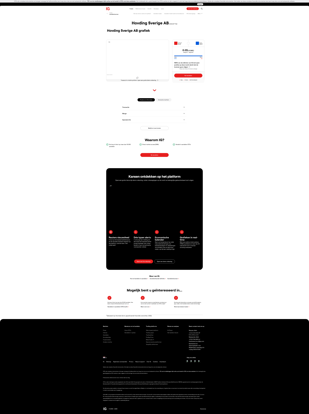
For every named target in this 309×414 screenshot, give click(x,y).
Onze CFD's (127, 330)
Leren (162, 8)
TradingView (149, 335)
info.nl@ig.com (193, 334)
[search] (202, 8)
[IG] (108, 8)
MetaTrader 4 (150, 339)
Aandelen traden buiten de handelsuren (174, 13)
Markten (105, 326)
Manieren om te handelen (132, 326)
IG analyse (156, 8)
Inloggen (200, 4)
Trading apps (150, 332)
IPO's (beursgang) (191, 13)
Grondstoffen (107, 337)
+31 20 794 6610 (194, 332)
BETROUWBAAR (193, 80)
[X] (191, 361)
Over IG (149, 8)
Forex (104, 330)
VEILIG (186, 80)
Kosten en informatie (146, 100)
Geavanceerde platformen (154, 342)
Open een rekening (192, 8)
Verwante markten (163, 100)
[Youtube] (195, 361)
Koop (201, 42)
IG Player (170, 330)
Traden (131, 8)
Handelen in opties (129, 332)
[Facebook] (188, 361)
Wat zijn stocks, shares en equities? (142, 13)
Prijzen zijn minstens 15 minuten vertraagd (188, 68)
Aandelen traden (157, 13)
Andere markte (107, 342)
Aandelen (106, 335)
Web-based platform (152, 330)
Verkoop (180, 42)
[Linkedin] (199, 361)
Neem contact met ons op (196, 326)
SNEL (182, 80)
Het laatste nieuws (172, 332)
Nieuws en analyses (173, 326)
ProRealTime (149, 337)
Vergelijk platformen (152, 344)
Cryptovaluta (107, 339)
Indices (105, 332)
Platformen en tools (140, 8)
